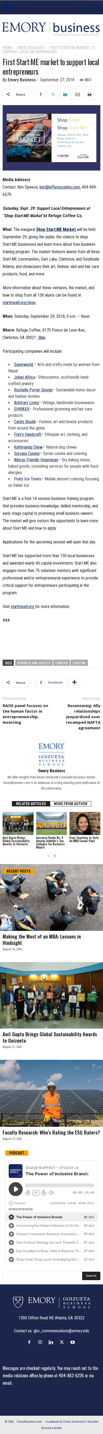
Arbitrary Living (26, 402)
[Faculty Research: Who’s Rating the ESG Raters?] (51, 1093)
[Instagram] (41, 1342)
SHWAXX (21, 409)
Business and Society (34, 662)
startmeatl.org (22, 606)
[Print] (89, 94)
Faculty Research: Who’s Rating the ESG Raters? (51, 1132)
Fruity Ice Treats (27, 478)
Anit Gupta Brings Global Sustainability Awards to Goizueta (16, 841)
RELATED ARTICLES (31, 804)
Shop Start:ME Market (56, 229)
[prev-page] (48, 856)
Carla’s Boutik (25, 421)
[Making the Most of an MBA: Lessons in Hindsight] (51, 897)
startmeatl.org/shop (19, 302)
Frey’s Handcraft (27, 434)
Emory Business (22, 79)
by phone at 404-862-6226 (61, 1375)
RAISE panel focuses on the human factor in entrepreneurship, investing (25, 714)
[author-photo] (51, 752)
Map (41, 337)
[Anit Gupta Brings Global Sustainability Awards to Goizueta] (18, 823)
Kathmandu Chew (28, 447)
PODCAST (16, 1153)
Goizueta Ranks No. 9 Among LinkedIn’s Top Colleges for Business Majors (50, 842)
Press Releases (30, 48)
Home (7, 48)
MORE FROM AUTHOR (70, 804)
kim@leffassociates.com (60, 187)
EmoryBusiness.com (29, 1421)
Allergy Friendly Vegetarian (36, 459)
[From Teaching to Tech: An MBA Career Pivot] (84, 823)
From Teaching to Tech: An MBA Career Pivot (84, 839)
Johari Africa (24, 377)
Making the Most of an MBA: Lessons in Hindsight (42, 939)
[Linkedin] (65, 94)
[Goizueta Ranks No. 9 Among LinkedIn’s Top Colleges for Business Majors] (51, 823)
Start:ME (79, 662)
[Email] (77, 94)
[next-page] (54, 856)
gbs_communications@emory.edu (61, 1330)
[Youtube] (73, 1342)
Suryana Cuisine (27, 453)
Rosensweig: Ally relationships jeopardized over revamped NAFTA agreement (83, 716)
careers (61, 662)
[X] (53, 94)
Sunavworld (24, 364)
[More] (74, 682)
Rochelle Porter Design (33, 389)
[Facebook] (40, 94)
